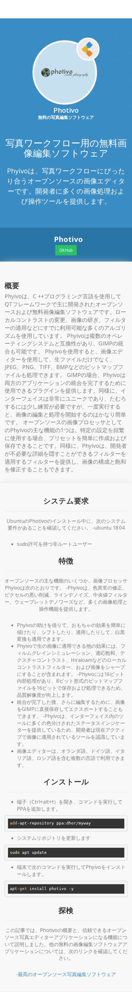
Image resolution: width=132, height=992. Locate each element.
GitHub (66, 250)
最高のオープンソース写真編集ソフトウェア (67, 974)
